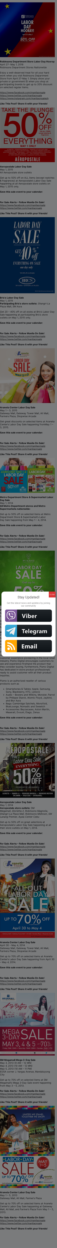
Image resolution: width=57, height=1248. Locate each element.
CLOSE (52, 594)
